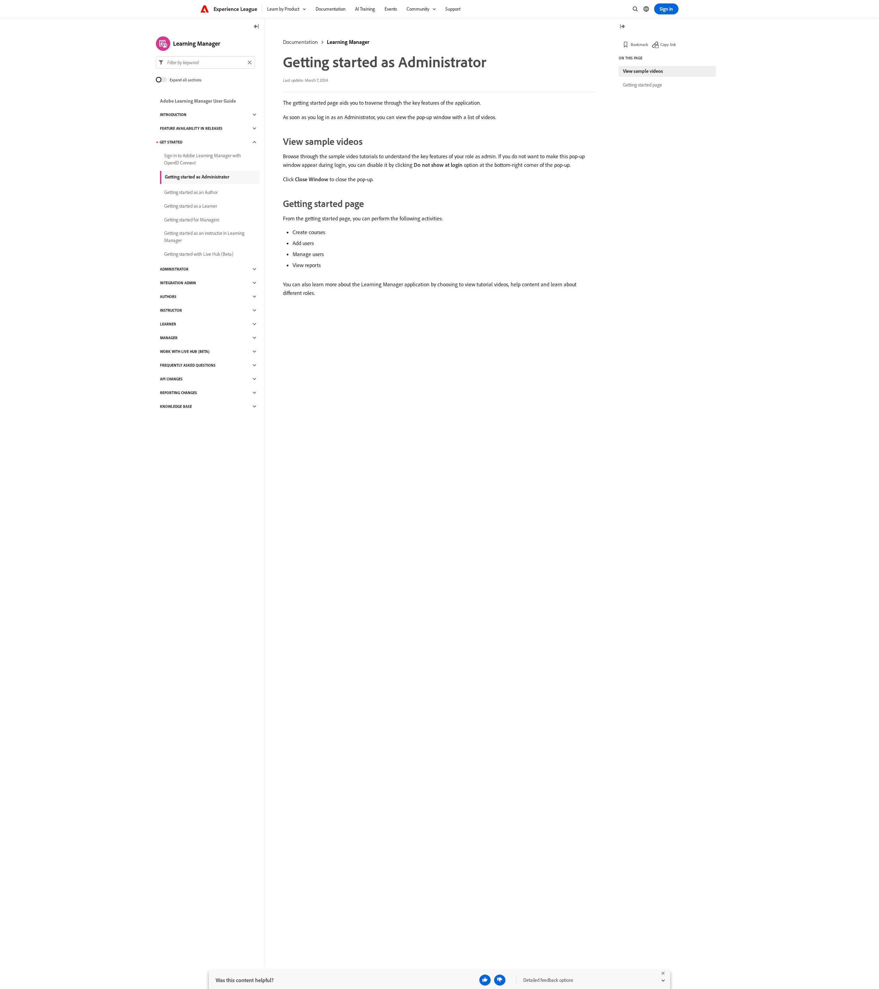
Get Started (171, 142)
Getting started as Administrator (197, 177)
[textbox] (205, 62)
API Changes (171, 379)
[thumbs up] (485, 980)
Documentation (300, 41)
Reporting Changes (178, 392)
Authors (168, 296)
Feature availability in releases (191, 128)
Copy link (668, 44)
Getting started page (642, 85)
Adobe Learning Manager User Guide (198, 101)
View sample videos (643, 71)
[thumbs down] (499, 980)
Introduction (173, 114)
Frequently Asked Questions (188, 365)
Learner (168, 324)
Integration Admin (178, 282)
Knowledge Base (176, 406)
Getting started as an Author (191, 192)
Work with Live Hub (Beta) (184, 351)
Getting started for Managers (191, 220)
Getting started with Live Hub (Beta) (198, 254)
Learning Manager (348, 41)
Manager (169, 337)
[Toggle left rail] (256, 27)
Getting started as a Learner (190, 206)
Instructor (171, 310)
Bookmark (639, 44)
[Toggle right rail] (622, 27)
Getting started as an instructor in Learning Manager (204, 236)
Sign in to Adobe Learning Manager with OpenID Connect (202, 159)
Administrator (174, 269)
